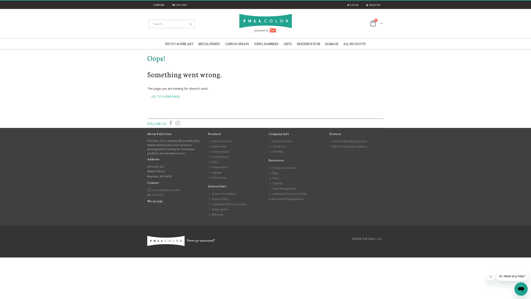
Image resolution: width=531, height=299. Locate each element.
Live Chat (181, 4)
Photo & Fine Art (221, 141)
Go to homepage (165, 96)
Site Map (277, 151)
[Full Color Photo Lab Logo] (265, 23)
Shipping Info (219, 209)
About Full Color (282, 141)
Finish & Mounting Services (349, 141)
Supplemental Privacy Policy (229, 204)
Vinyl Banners (220, 157)
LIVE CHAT (157, 195)
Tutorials (277, 183)
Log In (354, 4)
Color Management (284, 188)
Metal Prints (219, 146)
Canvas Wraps (220, 151)
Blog (275, 173)
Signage (216, 172)
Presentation (219, 167)
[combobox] (172, 24)
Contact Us (279, 146)
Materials (217, 214)
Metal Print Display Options (349, 146)
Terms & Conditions (223, 194)
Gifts (214, 162)
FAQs (275, 178)
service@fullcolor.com (166, 190)
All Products (219, 177)
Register (374, 4)
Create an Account (284, 168)
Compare (158, 4)
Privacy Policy (220, 199)
